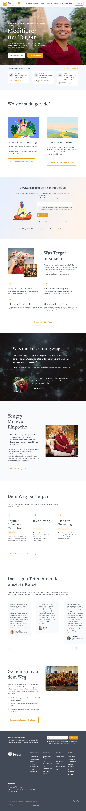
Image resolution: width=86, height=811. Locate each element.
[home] (12, 3)
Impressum (21, 801)
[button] (32, 4)
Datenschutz (29, 801)
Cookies (35, 801)
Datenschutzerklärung (50, 222)
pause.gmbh (36, 805)
